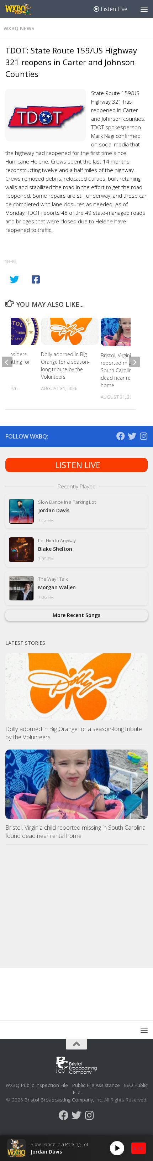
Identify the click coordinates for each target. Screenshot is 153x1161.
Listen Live (113, 9)
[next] (134, 362)
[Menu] (144, 9)
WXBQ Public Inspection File (37, 1085)
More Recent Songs (76, 615)
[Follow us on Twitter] (132, 436)
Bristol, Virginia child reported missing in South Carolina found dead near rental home (125, 370)
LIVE (138, 1148)
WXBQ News (19, 28)
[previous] (7, 362)
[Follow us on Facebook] (120, 436)
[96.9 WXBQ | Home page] (23, 9)
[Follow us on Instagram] (143, 436)
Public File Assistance (96, 1085)
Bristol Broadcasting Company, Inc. (64, 1099)
